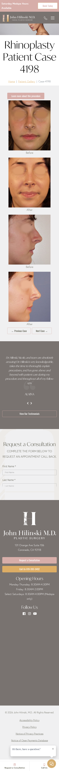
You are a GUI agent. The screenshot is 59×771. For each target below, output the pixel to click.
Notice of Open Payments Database (29, 740)
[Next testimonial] (31, 403)
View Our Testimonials (29, 414)
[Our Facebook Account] (24, 613)
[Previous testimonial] (27, 403)
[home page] (18, 18)
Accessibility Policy (29, 720)
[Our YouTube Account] (35, 613)
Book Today (48, 6)
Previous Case (19, 331)
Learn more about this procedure (25, 96)
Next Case (42, 331)
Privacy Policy (29, 726)
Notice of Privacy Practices (29, 733)
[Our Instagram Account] (29, 613)
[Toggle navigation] (52, 18)
